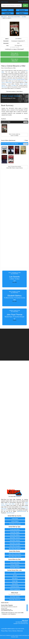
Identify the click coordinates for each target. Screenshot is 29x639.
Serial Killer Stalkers (15, 535)
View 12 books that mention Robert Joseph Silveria (14, 167)
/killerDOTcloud (9, 513)
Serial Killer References (14, 599)
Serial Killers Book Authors (15, 556)
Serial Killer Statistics (15, 597)
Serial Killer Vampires (15, 540)
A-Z (8, 10)
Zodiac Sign (8, 13)
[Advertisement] (14, 221)
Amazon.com (14, 54)
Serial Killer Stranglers (15, 546)
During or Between (14, 564)
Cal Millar (24, 16)
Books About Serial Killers (14, 16)
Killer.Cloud (4, 2)
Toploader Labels (14, 636)
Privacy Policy (4, 631)
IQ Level (15, 575)
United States (15, 518)
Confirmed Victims (15, 586)
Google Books (20, 79)
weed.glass (25, 635)
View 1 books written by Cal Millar (14, 134)
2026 (4, 510)
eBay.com (14, 60)
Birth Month (15, 578)
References (20, 631)
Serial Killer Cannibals (15, 543)
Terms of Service (12, 631)
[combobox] (11, 5)
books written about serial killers (14, 503)
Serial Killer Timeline (15, 567)
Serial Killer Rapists (14, 532)
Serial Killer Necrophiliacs (15, 548)
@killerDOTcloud (21, 511)
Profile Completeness (15, 589)
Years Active (15, 583)
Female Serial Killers (15, 529)
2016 (27, 508)
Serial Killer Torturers (15, 537)
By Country (22, 10)
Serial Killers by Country (15, 524)
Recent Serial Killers (15, 562)
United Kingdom (15, 521)
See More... (22, 13)
